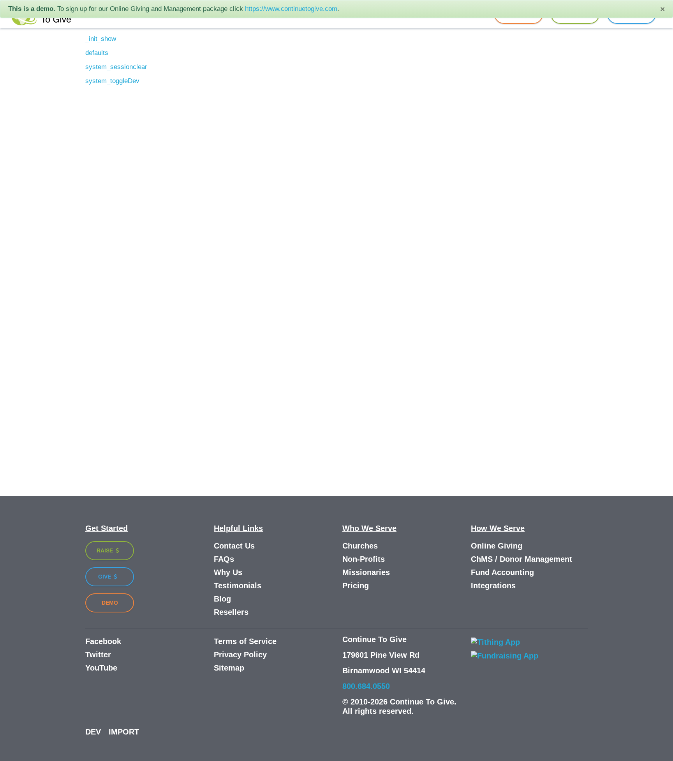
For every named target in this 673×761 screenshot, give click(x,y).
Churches (360, 546)
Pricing (355, 585)
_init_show (100, 38)
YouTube (101, 668)
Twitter (98, 654)
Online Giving (496, 546)
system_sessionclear (116, 67)
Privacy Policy (240, 654)
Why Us (228, 572)
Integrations (493, 585)
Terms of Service (245, 641)
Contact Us (234, 546)
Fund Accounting (502, 572)
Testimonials (237, 585)
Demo (110, 603)
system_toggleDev (112, 81)
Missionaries (366, 572)
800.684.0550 (366, 686)
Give (105, 576)
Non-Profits (363, 559)
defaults (96, 53)
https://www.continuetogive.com (291, 8)
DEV (93, 731)
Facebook (103, 641)
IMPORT (124, 731)
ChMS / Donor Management (521, 559)
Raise (106, 550)
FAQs (224, 559)
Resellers (231, 612)
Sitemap (229, 668)
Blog (222, 599)
